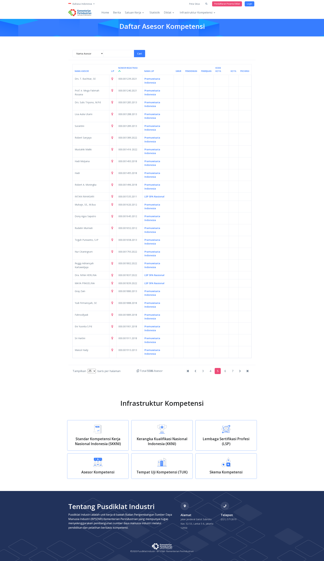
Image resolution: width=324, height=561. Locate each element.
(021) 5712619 (228, 519)
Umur (178, 71)
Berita (117, 12)
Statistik (155, 12)
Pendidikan (191, 71)
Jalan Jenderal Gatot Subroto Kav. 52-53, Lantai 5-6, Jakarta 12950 (197, 523)
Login (249, 3)
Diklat (167, 12)
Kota (233, 71)
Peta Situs (194, 3)
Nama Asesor (82, 71)
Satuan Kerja (133, 12)
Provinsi (244, 71)
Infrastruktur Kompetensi (196, 12)
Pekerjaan (206, 71)
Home (105, 12)
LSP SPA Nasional (154, 196)
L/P (112, 71)
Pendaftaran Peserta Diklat (227, 3)
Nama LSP (149, 71)
